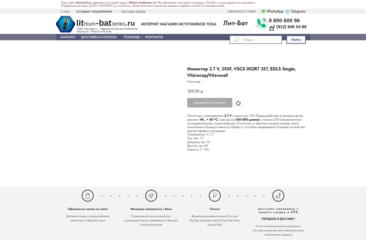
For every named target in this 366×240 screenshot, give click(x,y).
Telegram (298, 11)
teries (118, 24)
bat (105, 23)
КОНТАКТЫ (154, 37)
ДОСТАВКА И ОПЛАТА (99, 37)
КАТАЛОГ (67, 37)
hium (90, 24)
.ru (130, 23)
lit (80, 23)
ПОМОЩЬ (132, 37)
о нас (65, 11)
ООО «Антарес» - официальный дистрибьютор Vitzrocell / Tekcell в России (107, 30)
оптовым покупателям (94, 11)
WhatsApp (274, 11)
